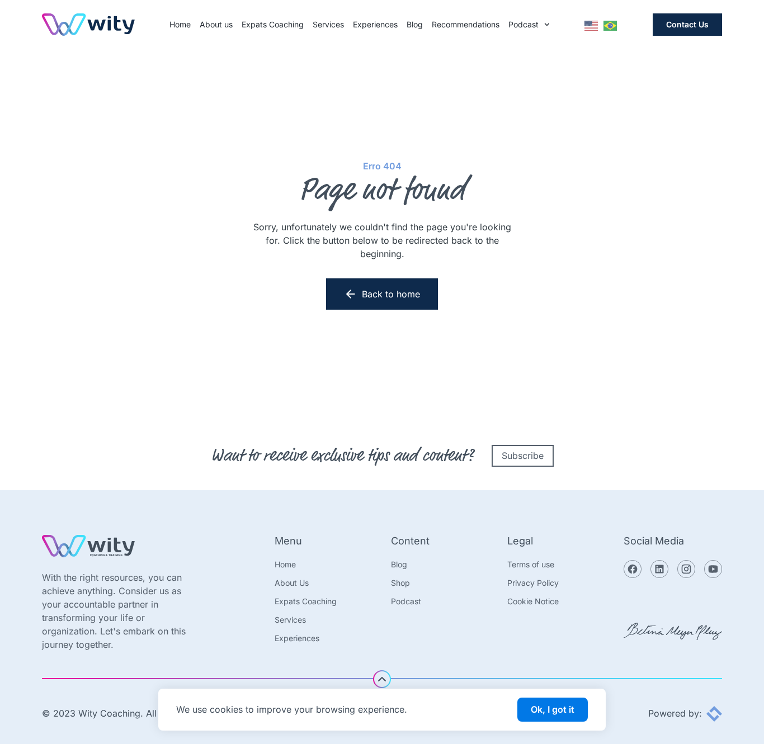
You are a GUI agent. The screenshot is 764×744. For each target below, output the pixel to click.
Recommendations (465, 24)
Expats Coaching (273, 24)
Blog (415, 24)
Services (328, 24)
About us (216, 24)
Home (180, 24)
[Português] (610, 24)
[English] (591, 24)
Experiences (375, 24)
